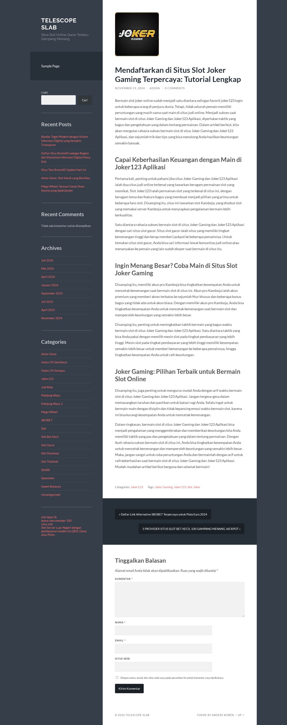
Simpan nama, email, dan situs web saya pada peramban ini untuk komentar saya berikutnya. (172, 677)
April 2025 (48, 310)
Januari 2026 (49, 285)
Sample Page (50, 66)
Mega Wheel (49, 412)
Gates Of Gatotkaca (54, 362)
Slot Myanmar (50, 453)
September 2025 (52, 293)
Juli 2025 (47, 301)
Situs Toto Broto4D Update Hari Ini (63, 169)
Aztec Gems (49, 354)
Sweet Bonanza (51, 486)
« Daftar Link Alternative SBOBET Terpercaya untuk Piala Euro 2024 (163, 514)
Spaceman (47, 478)
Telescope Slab (137, 715)
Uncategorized (50, 494)
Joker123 (47, 378)
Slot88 (45, 470)
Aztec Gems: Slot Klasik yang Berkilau (65, 178)
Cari (44, 92)
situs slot (47, 524)
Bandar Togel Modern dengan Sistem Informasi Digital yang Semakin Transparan (64, 141)
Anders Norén (223, 715)
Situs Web (122, 658)
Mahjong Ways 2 (52, 403)
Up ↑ (241, 715)
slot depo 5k (49, 517)
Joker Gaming (164, 487)
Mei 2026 (47, 268)
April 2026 (48, 276)
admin (155, 88)
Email (120, 640)
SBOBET (47, 420)
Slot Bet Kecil (50, 436)
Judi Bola (47, 387)
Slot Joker (193, 487)
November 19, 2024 (130, 88)
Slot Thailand (49, 461)
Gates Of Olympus (53, 370)
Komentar (124, 578)
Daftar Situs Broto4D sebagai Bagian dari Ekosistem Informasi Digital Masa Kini (65, 157)
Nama (120, 622)
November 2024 (51, 318)
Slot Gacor (48, 445)
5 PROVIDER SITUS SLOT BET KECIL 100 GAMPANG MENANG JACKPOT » (192, 528)
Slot (43, 428)
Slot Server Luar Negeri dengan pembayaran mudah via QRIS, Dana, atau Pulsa (64, 531)
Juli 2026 (47, 260)
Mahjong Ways (50, 395)
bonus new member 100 (56, 520)
